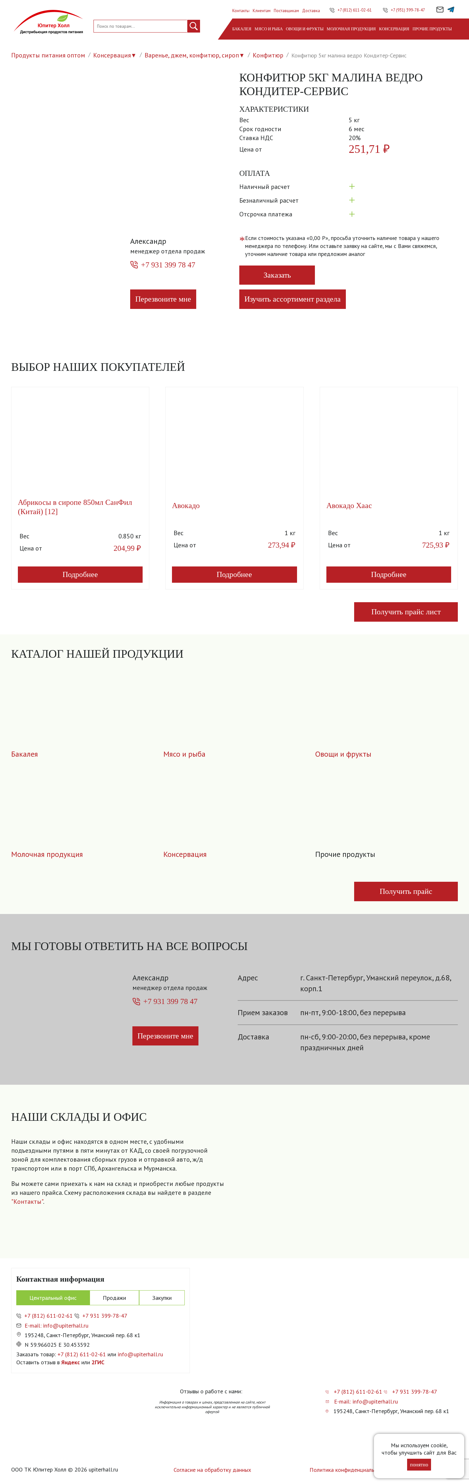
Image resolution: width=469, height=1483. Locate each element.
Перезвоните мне (163, 299)
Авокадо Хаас (349, 505)
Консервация (394, 28)
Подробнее (80, 574)
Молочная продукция (351, 28)
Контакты (240, 10)
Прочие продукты (432, 28)
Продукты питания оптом (48, 55)
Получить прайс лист (406, 612)
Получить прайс (406, 891)
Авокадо (186, 505)
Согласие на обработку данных (212, 1469)
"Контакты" (27, 1201)
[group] (346, 1185)
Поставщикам (286, 10)
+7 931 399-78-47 (104, 1315)
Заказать (277, 275)
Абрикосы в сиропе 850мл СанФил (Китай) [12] (75, 507)
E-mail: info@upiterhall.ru (56, 1325)
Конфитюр (268, 55)
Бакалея (241, 28)
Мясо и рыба (269, 28)
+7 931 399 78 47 (168, 265)
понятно (419, 1464)
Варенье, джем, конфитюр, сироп (192, 55)
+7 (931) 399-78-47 (408, 10)
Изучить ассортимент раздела (292, 299)
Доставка (311, 10)
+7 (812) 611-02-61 (355, 10)
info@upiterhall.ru (140, 1354)
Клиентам (262, 10)
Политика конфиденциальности (349, 1469)
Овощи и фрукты (305, 28)
